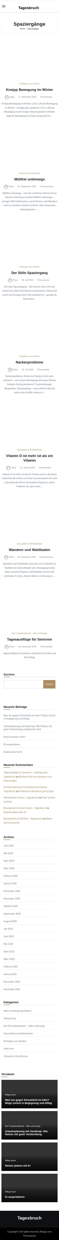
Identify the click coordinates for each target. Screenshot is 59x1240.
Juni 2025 (9, 936)
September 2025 (12, 914)
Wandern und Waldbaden (29, 550)
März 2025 (9, 959)
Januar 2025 (10, 974)
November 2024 (12, 989)
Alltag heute (10, 1018)
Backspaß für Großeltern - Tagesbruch (23, 818)
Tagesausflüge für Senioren (29, 639)
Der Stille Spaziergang (29, 273)
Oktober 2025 (11, 906)
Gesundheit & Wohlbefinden (29, 450)
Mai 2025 (8, 944)
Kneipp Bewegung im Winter (29, 90)
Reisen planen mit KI (14, 737)
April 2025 (9, 951)
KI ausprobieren (12, 744)
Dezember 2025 (12, 891)
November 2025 (12, 898)
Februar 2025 (11, 966)
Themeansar (29, 1236)
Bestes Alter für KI (13, 752)
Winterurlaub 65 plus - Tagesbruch (21, 797)
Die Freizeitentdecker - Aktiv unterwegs (29, 633)
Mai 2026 (8, 853)
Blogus (43, 1231)
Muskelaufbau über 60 (15, 812)
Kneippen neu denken (30, 84)
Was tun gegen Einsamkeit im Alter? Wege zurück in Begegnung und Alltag (28, 1102)
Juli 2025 (8, 929)
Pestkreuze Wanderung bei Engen (36, 791)
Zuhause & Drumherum (29, 173)
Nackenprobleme (29, 362)
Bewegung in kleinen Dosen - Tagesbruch (25, 808)
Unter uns (9, 1048)
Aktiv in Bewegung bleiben (18, 1011)
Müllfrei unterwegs (29, 179)
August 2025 (10, 921)
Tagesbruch (28, 8)
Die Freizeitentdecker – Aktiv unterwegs (24, 1026)
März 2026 (9, 868)
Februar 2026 (11, 876)
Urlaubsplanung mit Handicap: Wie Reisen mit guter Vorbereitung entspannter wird (26, 1134)
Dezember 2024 (12, 982)
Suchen (9, 674)
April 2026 (9, 861)
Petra (12, 97)
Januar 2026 (10, 883)
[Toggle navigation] (3, 6)
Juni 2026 (9, 845)
